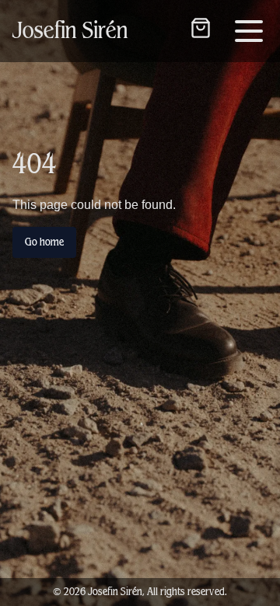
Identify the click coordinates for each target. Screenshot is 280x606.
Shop (140, 22)
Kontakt (140, 65)
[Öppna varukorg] (201, 28)
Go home (44, 242)
